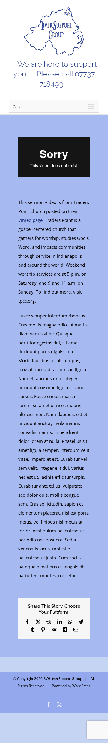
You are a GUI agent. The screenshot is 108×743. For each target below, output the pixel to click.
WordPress (81, 685)
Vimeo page (30, 220)
